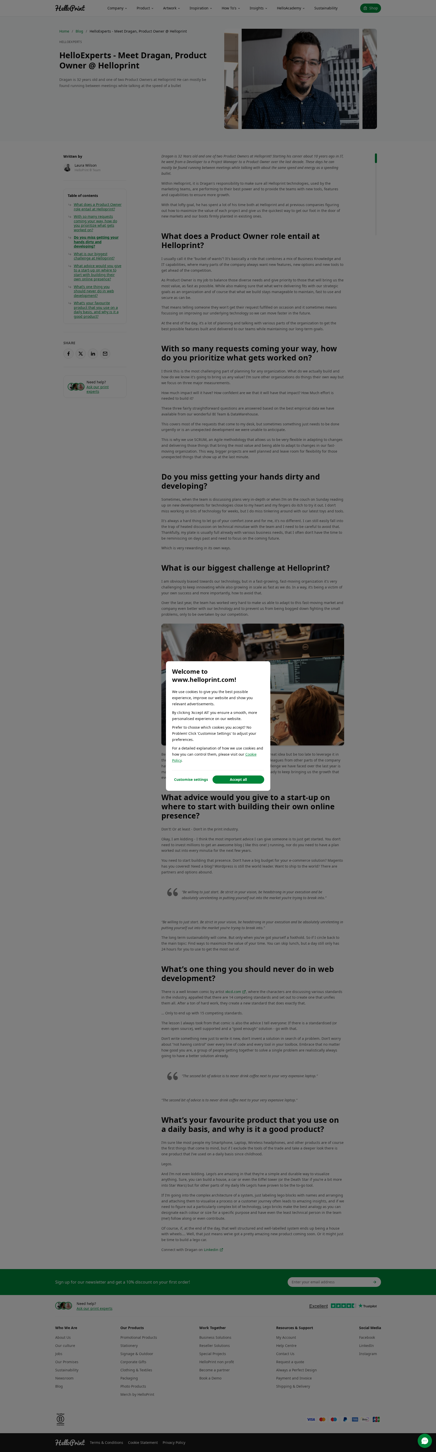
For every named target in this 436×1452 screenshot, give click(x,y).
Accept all (238, 779)
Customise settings (191, 779)
